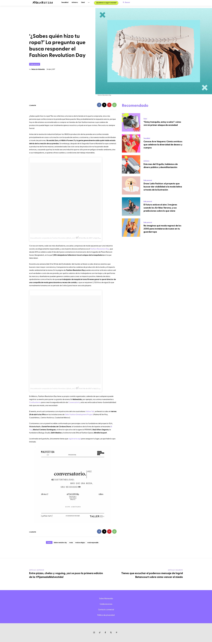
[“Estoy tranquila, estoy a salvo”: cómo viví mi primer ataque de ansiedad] (131, 122)
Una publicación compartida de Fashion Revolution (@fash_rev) (52, 238)
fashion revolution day (60, 542)
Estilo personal (34, 64)
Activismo (146, 161)
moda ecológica (80, 542)
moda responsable (92, 542)
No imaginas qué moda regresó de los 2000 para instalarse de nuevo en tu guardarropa (162, 229)
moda (71, 542)
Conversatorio (74, 402)
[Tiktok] (99, 632)
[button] (126, 2)
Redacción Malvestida (38, 69)
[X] (104, 105)
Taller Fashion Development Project (79, 414)
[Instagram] (94, 632)
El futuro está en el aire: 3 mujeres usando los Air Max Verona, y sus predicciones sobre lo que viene (160, 208)
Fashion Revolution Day (99, 249)
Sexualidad (147, 138)
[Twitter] (111, 632)
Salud (145, 118)
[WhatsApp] (114, 105)
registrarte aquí (74, 439)
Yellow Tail (90, 411)
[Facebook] (99, 105)
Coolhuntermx (35, 402)
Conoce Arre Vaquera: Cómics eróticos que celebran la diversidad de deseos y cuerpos (163, 144)
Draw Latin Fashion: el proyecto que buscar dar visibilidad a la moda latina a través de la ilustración (163, 187)
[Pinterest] (109, 105)
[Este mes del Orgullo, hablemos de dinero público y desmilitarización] (131, 164)
